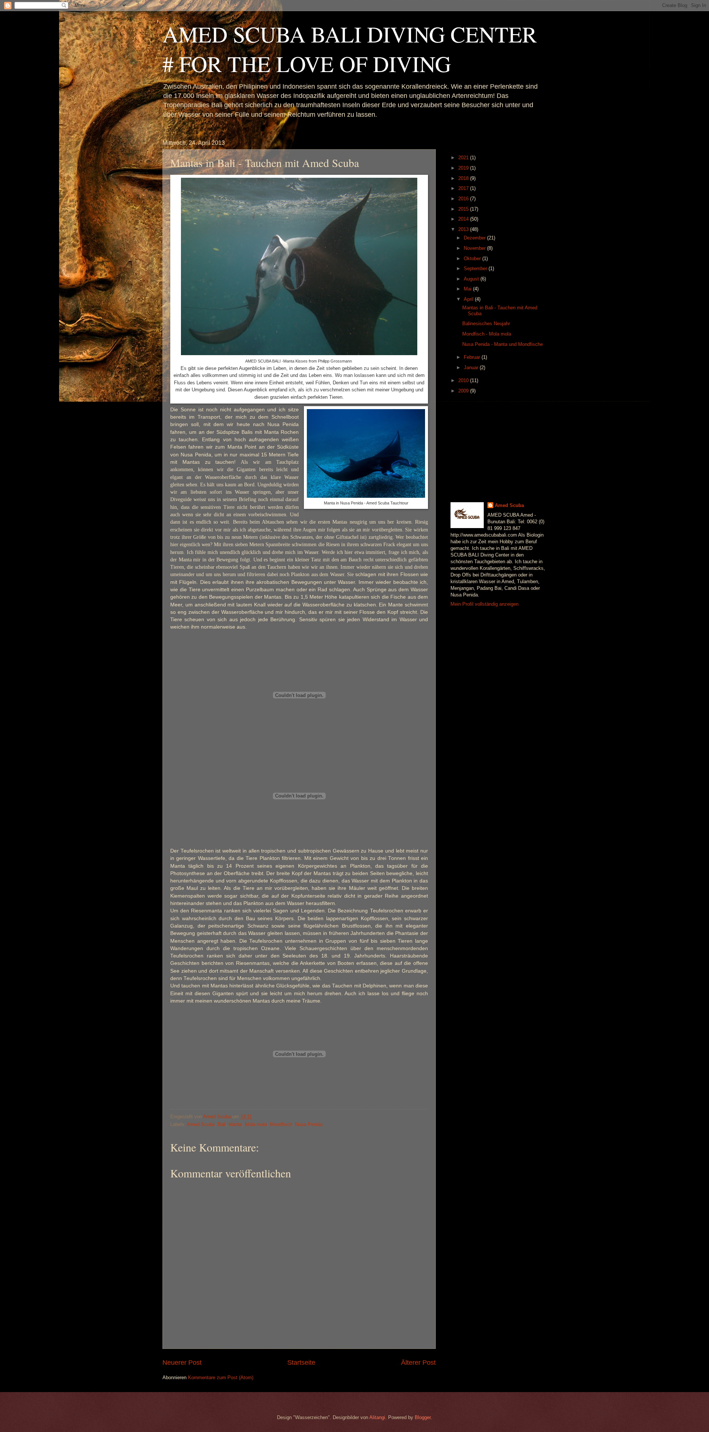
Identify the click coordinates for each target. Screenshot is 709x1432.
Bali (222, 1124)
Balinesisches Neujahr (486, 323)
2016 (464, 198)
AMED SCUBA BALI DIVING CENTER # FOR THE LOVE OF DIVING (349, 48)
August (472, 279)
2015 (464, 209)
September (476, 268)
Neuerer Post (182, 1362)
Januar (472, 367)
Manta (235, 1124)
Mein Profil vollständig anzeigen (484, 604)
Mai (468, 289)
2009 (464, 391)
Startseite (301, 1362)
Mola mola (256, 1124)
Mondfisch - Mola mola (486, 334)
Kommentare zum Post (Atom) (220, 1377)
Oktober (473, 258)
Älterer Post (418, 1362)
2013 (464, 229)
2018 (464, 178)
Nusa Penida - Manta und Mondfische (502, 344)
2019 (464, 168)
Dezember (475, 238)
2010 (464, 380)
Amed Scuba (201, 1124)
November (475, 248)
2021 (464, 157)
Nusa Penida (308, 1124)
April (469, 299)
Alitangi (377, 1417)
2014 (464, 219)
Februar (473, 357)
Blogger (423, 1417)
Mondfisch (281, 1124)
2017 (464, 188)
